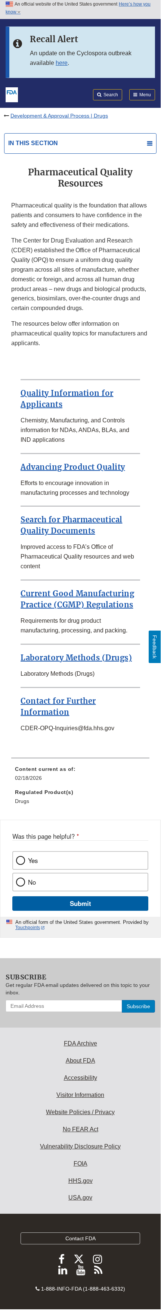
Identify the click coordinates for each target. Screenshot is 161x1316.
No (32, 882)
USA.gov (80, 1197)
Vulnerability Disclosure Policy (80, 1146)
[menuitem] (80, 776)
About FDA (80, 1060)
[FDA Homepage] (12, 94)
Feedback (155, 647)
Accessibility (80, 1078)
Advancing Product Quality (73, 467)
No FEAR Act (80, 1129)
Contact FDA (80, 1238)
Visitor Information (80, 1095)
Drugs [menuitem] (22, 801)
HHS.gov (80, 1181)
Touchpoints (27, 927)
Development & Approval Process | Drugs (59, 116)
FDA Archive (80, 1043)
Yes (33, 860)
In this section (33, 143)
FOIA (80, 1163)
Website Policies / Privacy (80, 1112)
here (62, 63)
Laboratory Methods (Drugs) (76, 657)
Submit (80, 903)
